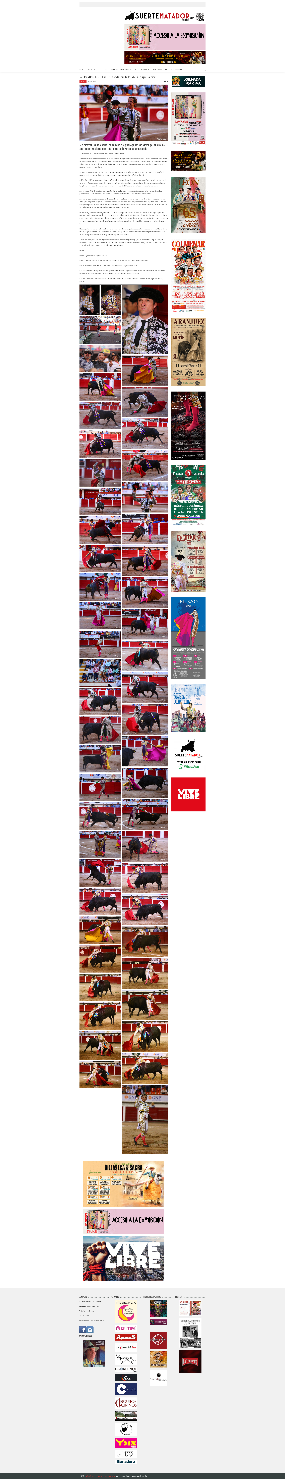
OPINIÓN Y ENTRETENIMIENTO (121, 70)
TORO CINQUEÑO (176, 70)
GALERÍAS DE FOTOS (160, 70)
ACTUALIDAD (91, 70)
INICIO (81, 70)
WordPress (127, 1476)
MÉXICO (83, 81)
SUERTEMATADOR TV (142, 70)
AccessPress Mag (141, 1476)
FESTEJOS (103, 70)
